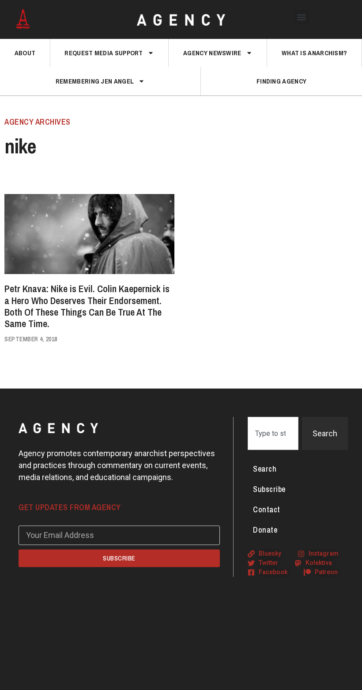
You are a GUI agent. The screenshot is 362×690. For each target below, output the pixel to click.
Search (264, 468)
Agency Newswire (212, 52)
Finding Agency (281, 81)
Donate (265, 529)
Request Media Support (103, 52)
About (25, 52)
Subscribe (269, 489)
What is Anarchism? (314, 52)
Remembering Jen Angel (95, 81)
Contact (266, 509)
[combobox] (273, 433)
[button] (301, 17)
